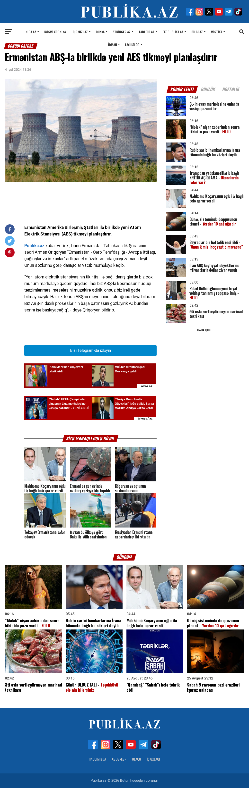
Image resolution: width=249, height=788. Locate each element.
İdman (112, 44)
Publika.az (34, 245)
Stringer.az (122, 31)
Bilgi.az (197, 31)
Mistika (216, 31)
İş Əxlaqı (153, 759)
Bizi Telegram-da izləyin (90, 350)
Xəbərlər (119, 759)
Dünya (100, 31)
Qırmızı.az (80, 31)
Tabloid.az (146, 31)
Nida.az (31, 31)
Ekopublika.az (172, 31)
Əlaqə (136, 759)
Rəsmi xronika (55, 31)
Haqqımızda (97, 759)
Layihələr (132, 44)
